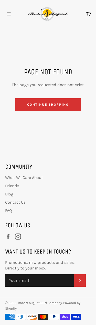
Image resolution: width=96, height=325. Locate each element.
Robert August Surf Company (40, 303)
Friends (12, 185)
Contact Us (15, 202)
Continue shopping (48, 104)
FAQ (8, 210)
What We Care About (24, 177)
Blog (9, 194)
